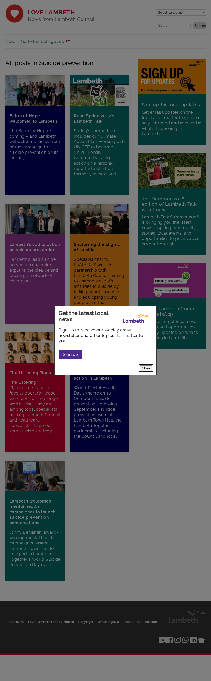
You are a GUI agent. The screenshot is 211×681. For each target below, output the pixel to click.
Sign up (70, 354)
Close (146, 368)
